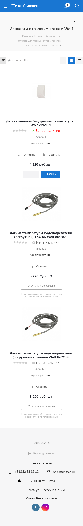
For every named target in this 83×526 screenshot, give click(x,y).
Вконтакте (36, 507)
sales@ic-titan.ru (64, 472)
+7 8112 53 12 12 (27, 471)
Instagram (45, 507)
